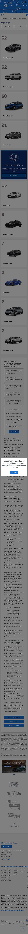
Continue (14, 472)
